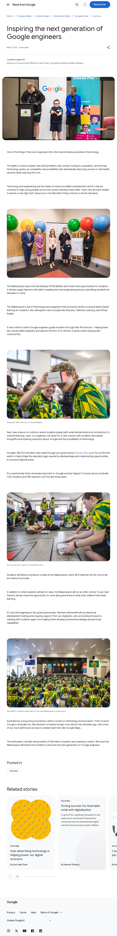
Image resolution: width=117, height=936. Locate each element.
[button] (100, 4)
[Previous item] (10, 876)
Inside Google (42, 16)
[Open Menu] (8, 4)
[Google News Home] (24, 4)
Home (9, 16)
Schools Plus (81, 452)
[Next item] (17, 876)
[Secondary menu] (85, 4)
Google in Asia (81, 16)
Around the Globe (62, 16)
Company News (24, 16)
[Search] (77, 4)
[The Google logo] (12, 902)
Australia (14, 771)
